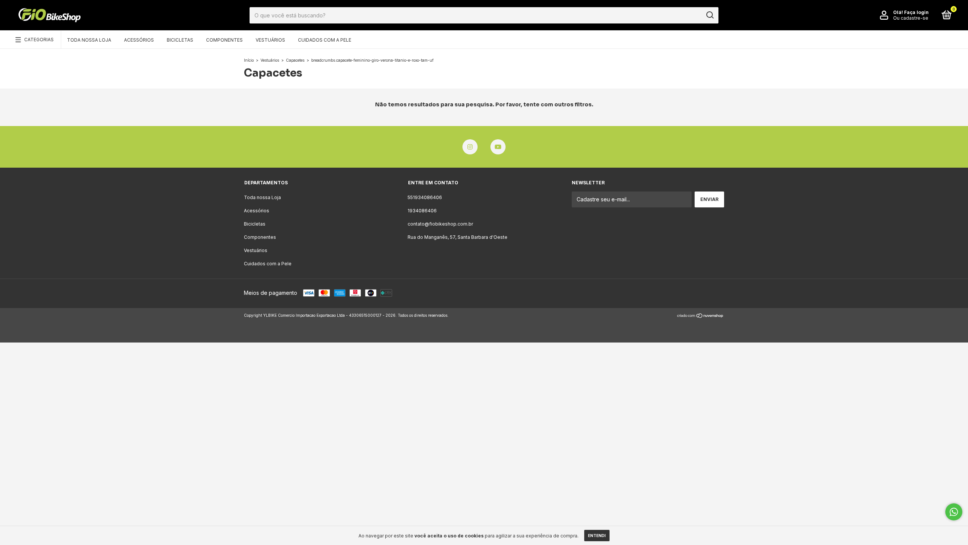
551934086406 (425, 197)
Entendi (597, 535)
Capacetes (295, 60)
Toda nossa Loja (89, 40)
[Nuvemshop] (700, 316)
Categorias (39, 39)
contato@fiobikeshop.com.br (440, 224)
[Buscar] (709, 15)
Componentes (224, 40)
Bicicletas (180, 40)
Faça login (916, 12)
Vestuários (270, 40)
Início (249, 60)
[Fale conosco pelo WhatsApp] (953, 511)
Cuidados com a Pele (324, 40)
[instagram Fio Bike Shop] (470, 146)
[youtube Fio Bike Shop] (498, 146)
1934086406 (422, 210)
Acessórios (139, 40)
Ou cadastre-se (910, 18)
